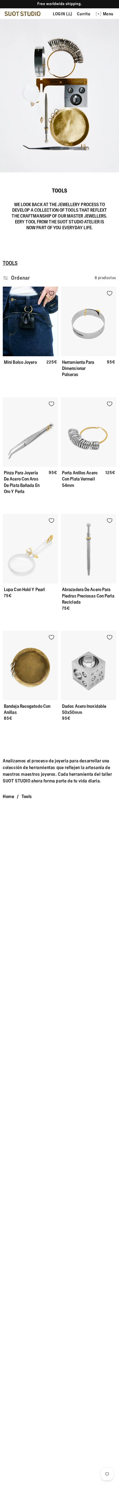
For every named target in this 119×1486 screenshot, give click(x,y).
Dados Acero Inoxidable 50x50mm (84, 709)
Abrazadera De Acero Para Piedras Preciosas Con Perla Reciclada (88, 596)
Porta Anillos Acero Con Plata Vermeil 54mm (79, 479)
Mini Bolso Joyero (20, 362)
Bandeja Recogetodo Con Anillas (27, 709)
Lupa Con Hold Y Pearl (24, 589)
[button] (106, 13)
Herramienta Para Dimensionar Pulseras (78, 368)
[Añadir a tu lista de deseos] (51, 293)
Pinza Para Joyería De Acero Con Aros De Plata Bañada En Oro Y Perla (22, 482)
